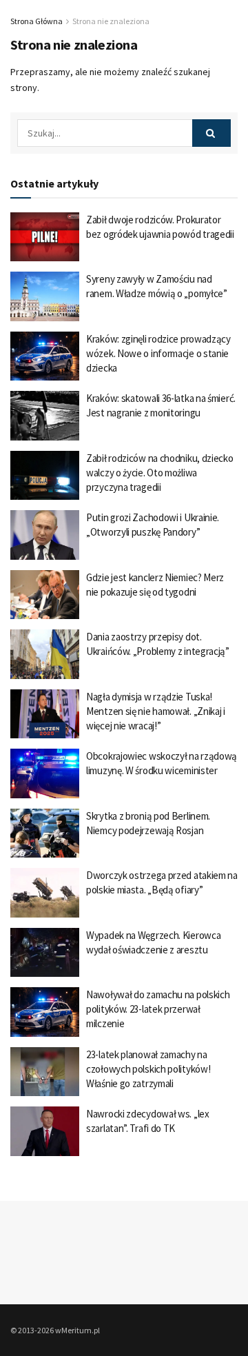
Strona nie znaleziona (110, 21)
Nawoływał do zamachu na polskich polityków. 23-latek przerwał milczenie (157, 1009)
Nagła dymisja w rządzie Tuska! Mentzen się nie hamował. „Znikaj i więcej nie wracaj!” (155, 711)
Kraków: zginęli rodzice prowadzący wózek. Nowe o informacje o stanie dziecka (158, 353)
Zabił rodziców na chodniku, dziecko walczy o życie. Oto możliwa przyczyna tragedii (160, 473)
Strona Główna (36, 21)
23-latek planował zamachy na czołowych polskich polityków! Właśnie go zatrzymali (148, 1069)
